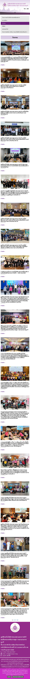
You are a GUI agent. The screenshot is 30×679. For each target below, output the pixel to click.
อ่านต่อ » (3, 65)
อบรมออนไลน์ (5, 29)
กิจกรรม (4, 23)
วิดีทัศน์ (3, 26)
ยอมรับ (9, 676)
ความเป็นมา (4, 20)
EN (28, 8)
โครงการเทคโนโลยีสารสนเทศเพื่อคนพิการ (11, 17)
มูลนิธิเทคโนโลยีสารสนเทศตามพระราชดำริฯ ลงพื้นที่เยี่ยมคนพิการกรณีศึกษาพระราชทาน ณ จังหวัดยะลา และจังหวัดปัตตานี (14, 113)
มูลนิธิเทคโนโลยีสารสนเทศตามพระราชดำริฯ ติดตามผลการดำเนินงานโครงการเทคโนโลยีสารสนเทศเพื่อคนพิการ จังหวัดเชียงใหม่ (15, 166)
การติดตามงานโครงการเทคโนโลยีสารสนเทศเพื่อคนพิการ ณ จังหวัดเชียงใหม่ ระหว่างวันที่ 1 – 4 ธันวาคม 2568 (15, 272)
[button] (15, 12)
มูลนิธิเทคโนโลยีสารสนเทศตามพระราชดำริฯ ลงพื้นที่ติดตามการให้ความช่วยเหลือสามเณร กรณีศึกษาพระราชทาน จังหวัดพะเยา (13, 86)
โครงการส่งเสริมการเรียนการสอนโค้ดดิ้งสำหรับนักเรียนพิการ (14, 32)
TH (24, 8)
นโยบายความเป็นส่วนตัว (18, 676)
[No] (28, 673)
